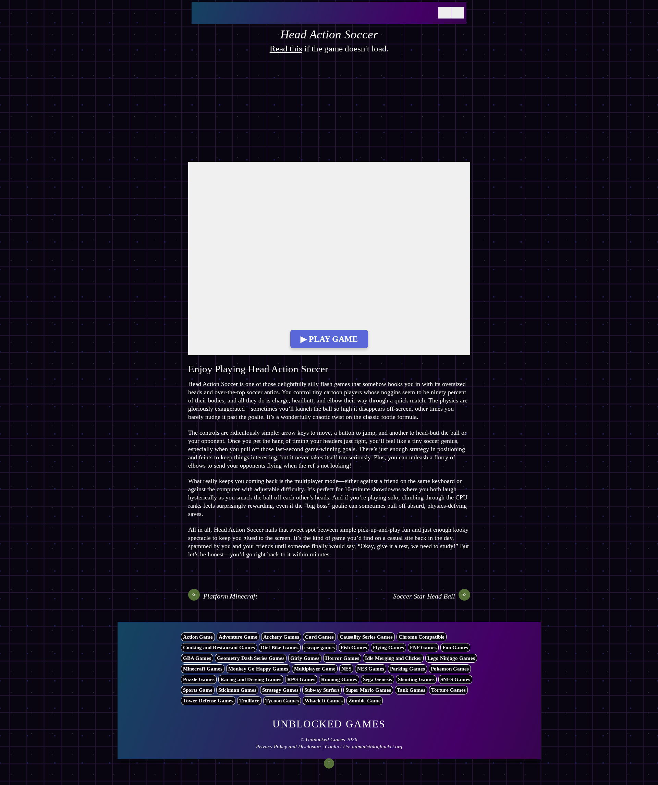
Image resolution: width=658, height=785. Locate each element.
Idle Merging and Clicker (393, 658)
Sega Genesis (377, 679)
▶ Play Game (329, 339)
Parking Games (407, 669)
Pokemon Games (450, 669)
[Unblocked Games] (246, 17)
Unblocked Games (325, 739)
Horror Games (342, 658)
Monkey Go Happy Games (258, 669)
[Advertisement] (329, 111)
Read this (286, 48)
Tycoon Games (282, 700)
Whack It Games (324, 700)
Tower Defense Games (208, 700)
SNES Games (455, 679)
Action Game (198, 637)
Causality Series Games (366, 637)
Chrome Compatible (421, 637)
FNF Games (423, 647)
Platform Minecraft (224, 596)
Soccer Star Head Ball (429, 596)
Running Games (339, 679)
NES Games (370, 669)
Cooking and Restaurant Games (219, 647)
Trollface (249, 700)
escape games (319, 647)
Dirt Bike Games (279, 647)
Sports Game (197, 690)
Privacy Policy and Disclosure (288, 746)
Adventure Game (238, 637)
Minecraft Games (202, 669)
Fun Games (455, 647)
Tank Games (411, 690)
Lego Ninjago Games (451, 658)
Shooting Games (416, 679)
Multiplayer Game (315, 669)
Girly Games (304, 658)
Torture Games (448, 690)
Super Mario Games (368, 690)
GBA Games (197, 658)
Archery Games (281, 637)
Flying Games (388, 647)
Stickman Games (237, 690)
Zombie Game (365, 700)
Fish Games (354, 647)
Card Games (319, 637)
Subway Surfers (322, 690)
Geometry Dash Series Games (250, 658)
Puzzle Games (199, 679)
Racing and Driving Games (250, 679)
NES (346, 669)
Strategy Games (280, 690)
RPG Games (301, 679)
